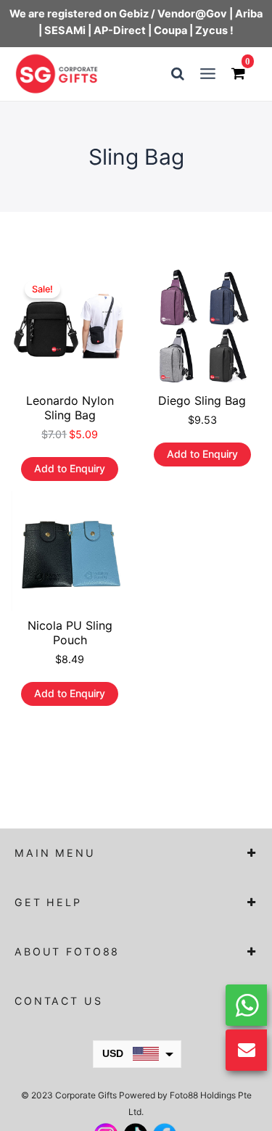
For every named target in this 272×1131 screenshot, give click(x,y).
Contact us (59, 1001)
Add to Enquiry (69, 468)
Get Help (48, 902)
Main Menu (55, 853)
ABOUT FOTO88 (67, 951)
